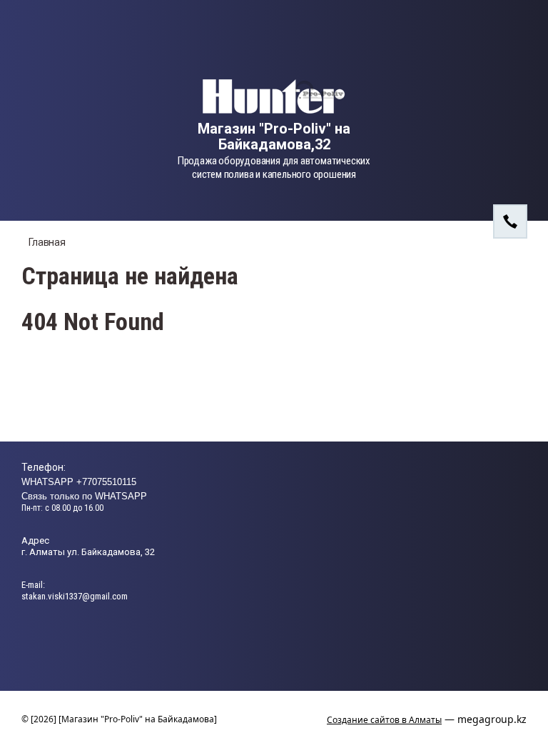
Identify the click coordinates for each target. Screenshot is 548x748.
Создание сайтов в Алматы (384, 720)
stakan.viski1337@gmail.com (74, 596)
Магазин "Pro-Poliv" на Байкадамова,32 (274, 136)
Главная (47, 242)
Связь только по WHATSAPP (84, 496)
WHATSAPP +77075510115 (78, 482)
